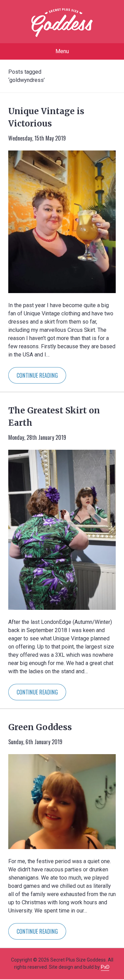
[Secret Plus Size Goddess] (62, 22)
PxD (105, 967)
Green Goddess (40, 727)
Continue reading (37, 375)
